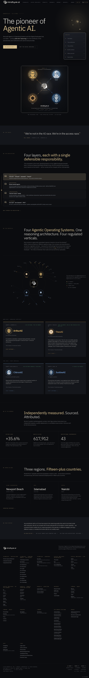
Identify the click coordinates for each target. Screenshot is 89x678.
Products (45, 2)
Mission (73, 589)
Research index (57, 588)
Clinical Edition (57, 612)
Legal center (22, 645)
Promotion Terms (23, 657)
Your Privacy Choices (8, 671)
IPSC (42, 565)
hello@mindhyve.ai (7, 669)
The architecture (10, 46)
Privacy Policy (23, 649)
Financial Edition (57, 624)
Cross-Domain (41, 589)
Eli (4, 590)
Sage (5, 605)
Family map (8, 650)
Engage (72, 2)
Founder (73, 592)
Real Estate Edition (58, 630)
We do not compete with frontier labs (47, 533)
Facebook (76, 669)
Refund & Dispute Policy (25, 651)
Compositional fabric (7, 562)
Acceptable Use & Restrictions (26, 655)
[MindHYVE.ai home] (11, 2)
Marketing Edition (57, 636)
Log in (78, 2)
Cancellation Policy (24, 653)
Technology (26, 2)
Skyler (5, 602)
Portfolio (9, 614)
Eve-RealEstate (23, 576)
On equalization (29, 533)
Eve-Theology (23, 570)
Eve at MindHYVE (58, 565)
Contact (4, 620)
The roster (56, 559)
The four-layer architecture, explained (71, 533)
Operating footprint (9, 508)
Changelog (5, 645)
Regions (77, 597)
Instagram (83, 669)
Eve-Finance (22, 572)
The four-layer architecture (8, 558)
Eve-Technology (23, 582)
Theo (72, 568)
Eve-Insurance (23, 574)
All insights (23, 612)
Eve (55, 248)
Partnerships (5, 611)
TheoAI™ (23, 599)
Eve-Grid (43, 559)
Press (4, 616)
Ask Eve (85, 2)
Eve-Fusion (24, 562)
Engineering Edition (58, 639)
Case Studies (56, 595)
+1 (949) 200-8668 (18, 669)
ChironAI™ (22, 593)
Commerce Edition (57, 633)
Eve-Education (23, 566)
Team (72, 594)
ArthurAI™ (22, 590)
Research (52, 2)
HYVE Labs (56, 591)
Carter (4, 596)
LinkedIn (70, 669)
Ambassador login (74, 616)
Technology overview (24, 559)
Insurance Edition (57, 627)
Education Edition (57, 615)
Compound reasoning (7, 560)
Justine (73, 565)
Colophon (5, 647)
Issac (5, 593)
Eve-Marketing (23, 580)
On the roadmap (40, 592)
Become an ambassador (76, 614)
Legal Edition (56, 618)
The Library (42, 612)
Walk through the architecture (12, 210)
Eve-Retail (22, 578)
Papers (55, 593)
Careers (4, 618)
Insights (65, 2)
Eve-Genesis (43, 562)
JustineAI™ (22, 596)
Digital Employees (36, 2)
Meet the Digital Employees (28, 46)
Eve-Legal (22, 568)
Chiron (74, 562)
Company (59, 2)
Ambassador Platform (75, 612)
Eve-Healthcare (23, 564)
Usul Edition (57, 621)
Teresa (5, 599)
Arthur (74, 559)
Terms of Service (23, 647)
